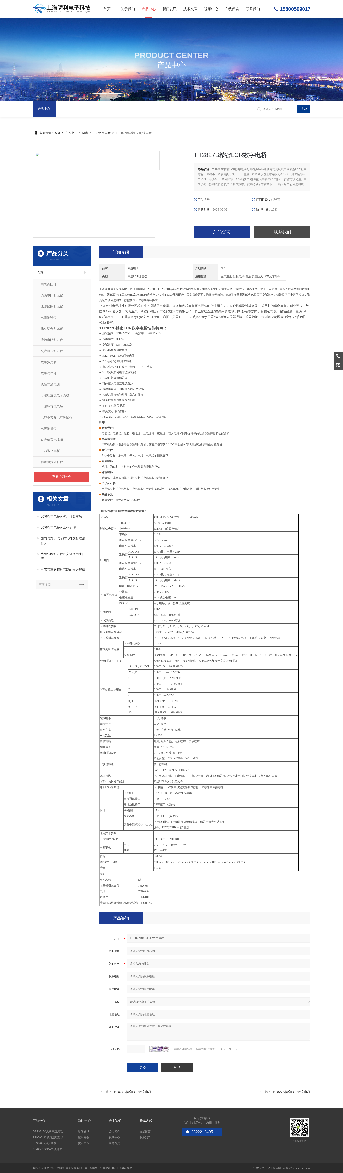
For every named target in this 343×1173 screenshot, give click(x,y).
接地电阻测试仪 (52, 340)
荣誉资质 (114, 1143)
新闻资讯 (169, 9)
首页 (107, 9)
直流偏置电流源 (52, 439)
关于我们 (128, 9)
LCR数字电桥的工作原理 (58, 527)
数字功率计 (49, 373)
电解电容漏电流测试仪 (56, 417)
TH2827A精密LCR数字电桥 (290, 1092)
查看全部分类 (61, 476)
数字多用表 (49, 362)
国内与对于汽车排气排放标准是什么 (63, 541)
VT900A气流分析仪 (45, 1143)
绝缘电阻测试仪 (52, 295)
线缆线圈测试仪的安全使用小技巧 (63, 556)
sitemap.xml (302, 1168)
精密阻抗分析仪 (52, 462)
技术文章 (190, 9)
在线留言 (232, 9)
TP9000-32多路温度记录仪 (48, 1138)
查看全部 (45, 584)
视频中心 (211, 9)
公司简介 (114, 1131)
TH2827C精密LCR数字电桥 (131, 1092)
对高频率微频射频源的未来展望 (63, 569)
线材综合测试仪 (52, 328)
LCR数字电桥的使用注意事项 (61, 516)
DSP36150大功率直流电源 (48, 1132)
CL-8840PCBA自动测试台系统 (47, 1150)
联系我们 (253, 9)
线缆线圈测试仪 (52, 306)
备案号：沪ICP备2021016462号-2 (110, 1168)
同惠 (85, 133)
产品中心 (149, 9)
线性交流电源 (50, 384)
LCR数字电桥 (102, 133)
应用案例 (83, 1137)
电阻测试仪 (49, 317)
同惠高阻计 (49, 284)
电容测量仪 (49, 428)
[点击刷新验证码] (159, 1049)
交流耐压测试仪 (52, 351)
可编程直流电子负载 (55, 395)
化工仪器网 (274, 1168)
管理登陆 (288, 1168)
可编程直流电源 (52, 406)
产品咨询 (221, 231)
